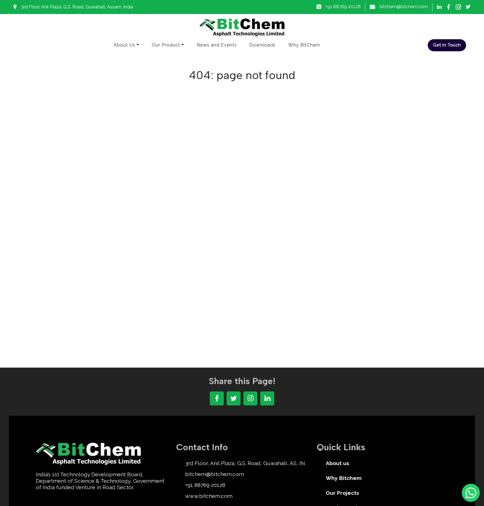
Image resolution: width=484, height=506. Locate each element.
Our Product (166, 45)
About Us (124, 45)
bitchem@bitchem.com (404, 6)
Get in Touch (447, 45)
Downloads (262, 45)
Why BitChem (304, 45)
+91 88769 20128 (343, 6)
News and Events (217, 45)
